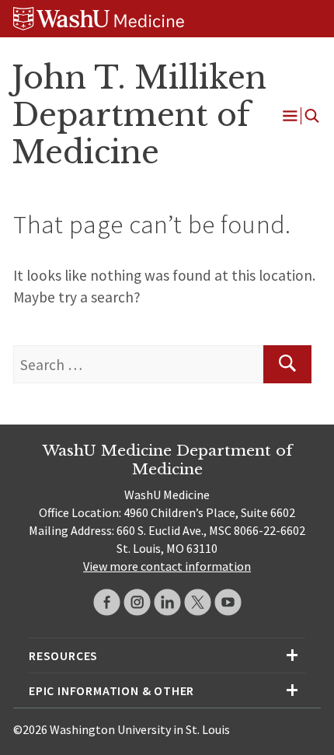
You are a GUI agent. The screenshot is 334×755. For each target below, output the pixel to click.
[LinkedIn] (167, 602)
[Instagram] (137, 602)
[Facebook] (106, 602)
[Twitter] (197, 602)
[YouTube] (228, 602)
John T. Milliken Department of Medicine (139, 115)
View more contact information (167, 566)
